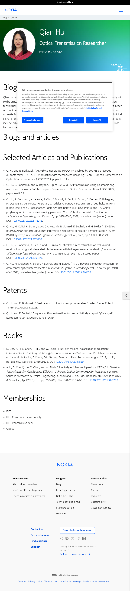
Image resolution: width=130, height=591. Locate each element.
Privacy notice (35, 581)
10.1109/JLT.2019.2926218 (76, 272)
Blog (58, 484)
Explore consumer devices (72, 554)
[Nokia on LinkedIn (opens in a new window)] (84, 538)
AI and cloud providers (25, 484)
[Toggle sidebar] (126, 295)
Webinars (61, 513)
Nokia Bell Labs (64, 495)
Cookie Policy (90, 108)
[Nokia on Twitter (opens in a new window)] (72, 538)
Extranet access (40, 535)
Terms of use (50, 581)
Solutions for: (21, 478)
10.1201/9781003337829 (69, 361)
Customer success (101, 507)
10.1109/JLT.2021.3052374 (27, 258)
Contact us (37, 529)
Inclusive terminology (70, 581)
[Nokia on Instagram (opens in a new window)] (61, 538)
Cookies (22, 581)
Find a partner (39, 541)
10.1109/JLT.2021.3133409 (27, 239)
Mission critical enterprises (27, 490)
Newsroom (97, 484)
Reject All (73, 120)
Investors (96, 495)
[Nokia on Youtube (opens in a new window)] (66, 538)
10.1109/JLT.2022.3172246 (27, 220)
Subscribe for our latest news (77, 530)
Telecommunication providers (29, 495)
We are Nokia (99, 478)
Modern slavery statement (96, 581)
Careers (95, 490)
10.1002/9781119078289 (104, 380)
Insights (60, 478)
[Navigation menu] (122, 10)
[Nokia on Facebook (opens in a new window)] (78, 538)
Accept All (97, 120)
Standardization (65, 507)
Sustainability (98, 501)
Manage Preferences (33, 120)
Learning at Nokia (66, 490)
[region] (65, 106)
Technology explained (68, 501)
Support (35, 546)
